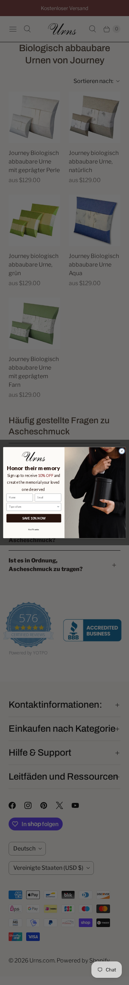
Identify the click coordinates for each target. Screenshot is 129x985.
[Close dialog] (121, 451)
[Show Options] (58, 507)
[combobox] (33, 507)
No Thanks (33, 529)
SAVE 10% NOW (34, 518)
